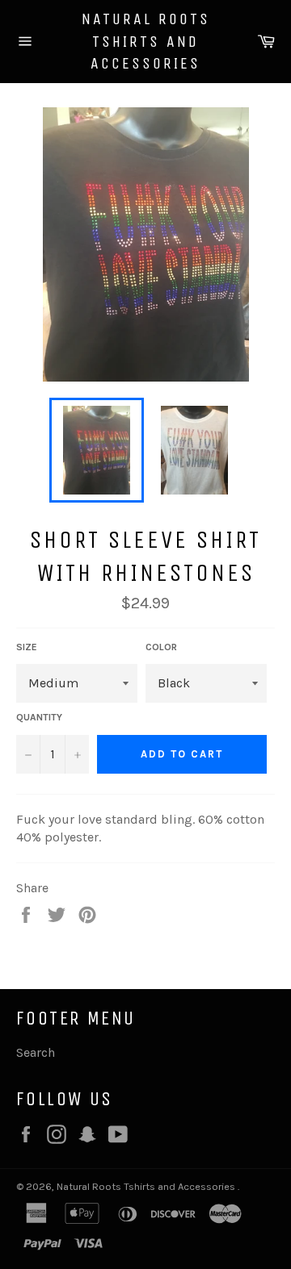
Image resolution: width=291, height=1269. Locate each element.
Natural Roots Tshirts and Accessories (146, 41)
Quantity (39, 717)
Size (26, 647)
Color (161, 647)
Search (35, 1052)
